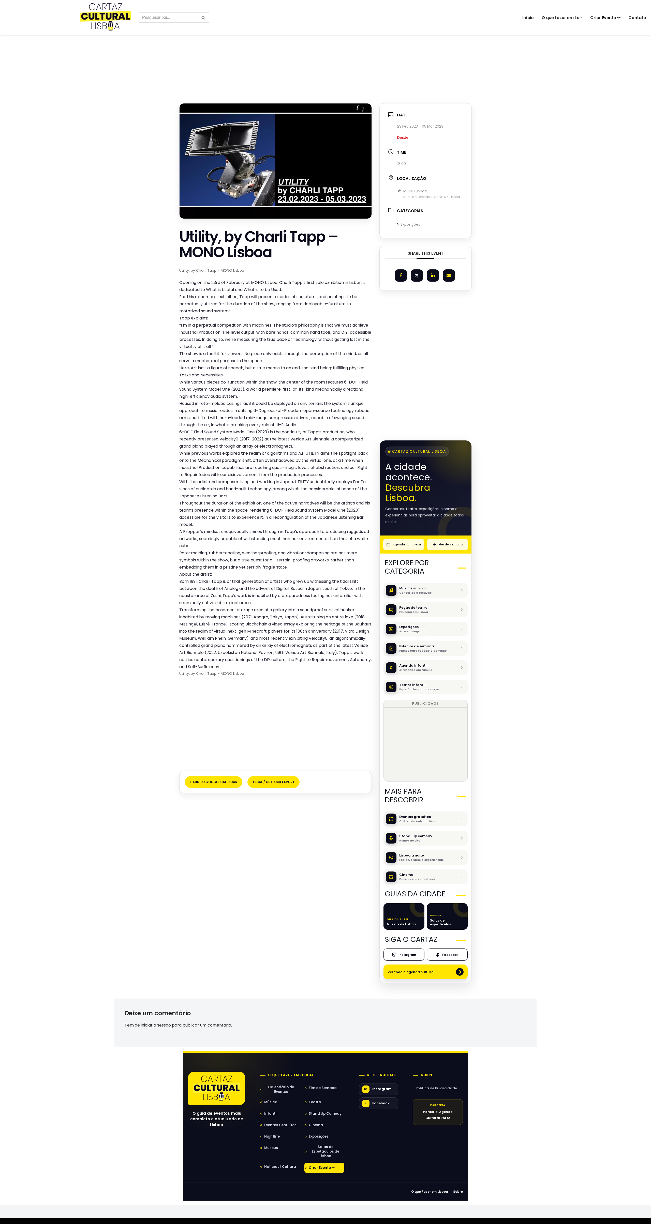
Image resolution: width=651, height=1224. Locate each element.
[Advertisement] (325, 58)
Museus (271, 1147)
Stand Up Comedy (325, 1113)
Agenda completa (407, 544)
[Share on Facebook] (401, 275)
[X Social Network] (417, 275)
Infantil (270, 1113)
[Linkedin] (433, 275)
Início (528, 18)
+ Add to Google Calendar (213, 782)
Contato (637, 18)
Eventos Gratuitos (280, 1125)
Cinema (316, 1125)
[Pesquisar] (203, 17)
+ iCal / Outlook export (273, 782)
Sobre (427, 1075)
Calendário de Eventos (281, 1089)
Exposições (410, 224)
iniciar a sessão (156, 1025)
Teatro (315, 1102)
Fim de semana (451, 544)
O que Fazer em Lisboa (429, 1191)
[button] (581, 18)
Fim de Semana (323, 1087)
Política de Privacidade (436, 1088)
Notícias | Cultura (280, 1166)
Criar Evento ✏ (605, 18)
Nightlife (272, 1136)
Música (270, 1102)
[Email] (449, 275)
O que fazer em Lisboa (291, 1075)
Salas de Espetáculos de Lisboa (325, 1151)
